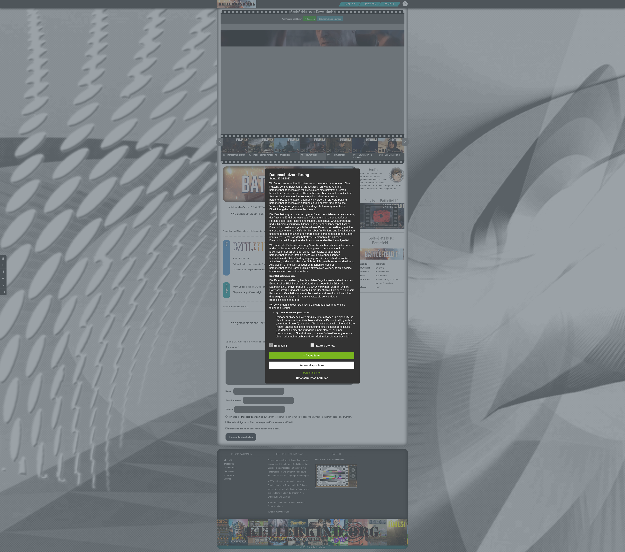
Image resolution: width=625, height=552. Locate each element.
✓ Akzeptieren (311, 355)
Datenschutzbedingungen (312, 377)
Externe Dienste (325, 345)
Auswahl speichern (312, 365)
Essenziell (280, 345)
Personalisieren (312, 372)
